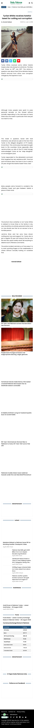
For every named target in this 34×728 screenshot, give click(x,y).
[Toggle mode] (29, 3)
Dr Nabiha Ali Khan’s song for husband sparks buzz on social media (16, 414)
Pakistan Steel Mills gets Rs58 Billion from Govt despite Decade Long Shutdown (21, 552)
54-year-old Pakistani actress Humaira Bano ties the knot (16, 324)
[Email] (18, 60)
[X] (10, 60)
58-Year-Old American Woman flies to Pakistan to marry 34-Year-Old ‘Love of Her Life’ (15, 444)
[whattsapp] (4, 714)
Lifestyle (30, 12)
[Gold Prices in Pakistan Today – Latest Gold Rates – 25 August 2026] (17, 597)
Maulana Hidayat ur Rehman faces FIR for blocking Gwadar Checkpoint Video (16, 543)
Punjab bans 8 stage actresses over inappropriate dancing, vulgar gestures (14, 354)
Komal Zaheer (7, 22)
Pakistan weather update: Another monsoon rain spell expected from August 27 (20, 577)
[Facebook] (2, 60)
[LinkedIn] (6, 60)
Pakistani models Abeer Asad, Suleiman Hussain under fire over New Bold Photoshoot (16, 474)
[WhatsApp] (14, 60)
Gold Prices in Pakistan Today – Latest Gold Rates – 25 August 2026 (15, 606)
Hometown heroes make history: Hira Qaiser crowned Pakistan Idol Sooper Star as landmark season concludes (16, 383)
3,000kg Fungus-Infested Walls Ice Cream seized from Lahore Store (21, 569)
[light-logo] (16, 3)
